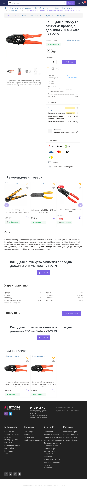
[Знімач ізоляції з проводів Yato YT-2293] (70, 195)
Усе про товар (13, 15)
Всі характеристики (72, 76)
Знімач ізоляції (14, 10)
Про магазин (9, 432)
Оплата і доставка (70, 437)
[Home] (5, 8)
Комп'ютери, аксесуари (53, 437)
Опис (24, 15)
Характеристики (36, 15)
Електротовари (49, 449)
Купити (45, 272)
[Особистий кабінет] (78, 3)
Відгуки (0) (50, 15)
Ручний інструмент (42, 8)
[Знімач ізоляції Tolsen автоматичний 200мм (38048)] (17, 195)
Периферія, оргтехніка (52, 443)
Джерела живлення (51, 434)
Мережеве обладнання (53, 440)
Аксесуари (61, 15)
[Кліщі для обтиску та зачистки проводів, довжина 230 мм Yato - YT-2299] (17, 368)
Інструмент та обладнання (20, 8)
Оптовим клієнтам (70, 440)
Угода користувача (11, 434)
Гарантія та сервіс (70, 432)
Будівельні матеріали (52, 459)
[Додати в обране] (27, 184)
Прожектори (29, 437)
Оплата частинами (70, 434)
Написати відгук (72, 313)
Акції (6, 454)
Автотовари (48, 432)
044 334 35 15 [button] (37, 407)
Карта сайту (9, 448)
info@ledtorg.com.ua (64, 407)
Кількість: (49, 57)
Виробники (8, 451)
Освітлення (48, 457)
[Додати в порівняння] (27, 188)
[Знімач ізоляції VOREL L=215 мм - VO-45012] (43, 195)
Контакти (8, 442)
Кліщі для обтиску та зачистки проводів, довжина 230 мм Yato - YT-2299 (17, 384)
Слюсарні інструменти (63, 8)
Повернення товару (12, 445)
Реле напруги (29, 434)
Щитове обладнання (52, 462)
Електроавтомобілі (51, 446)
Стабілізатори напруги (33, 440)
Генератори (28, 432)
